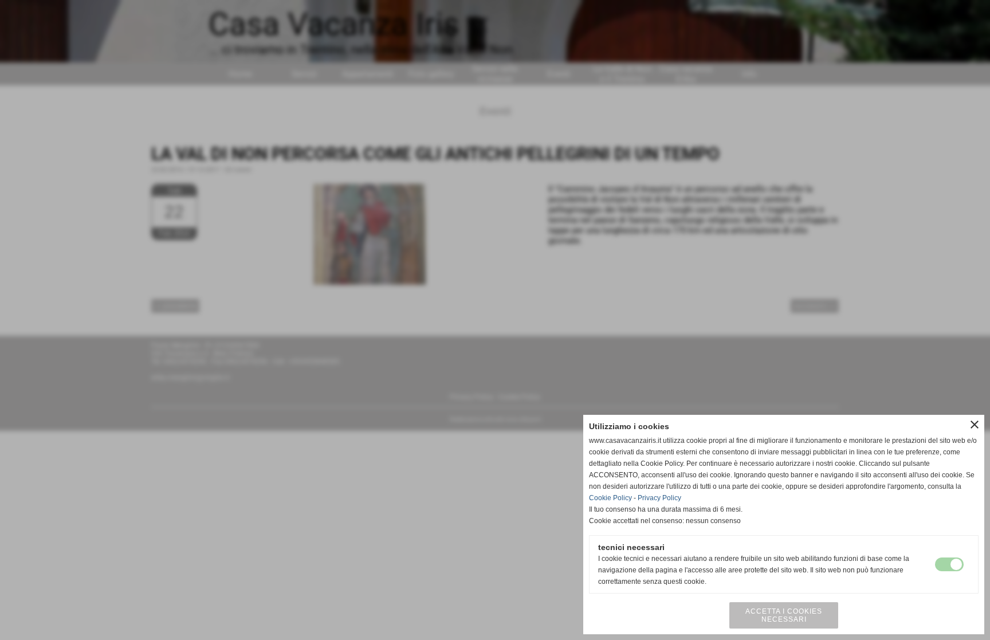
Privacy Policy (659, 498)
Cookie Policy (610, 498)
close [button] (974, 424)
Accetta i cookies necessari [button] (783, 615)
